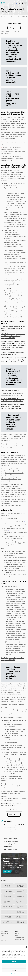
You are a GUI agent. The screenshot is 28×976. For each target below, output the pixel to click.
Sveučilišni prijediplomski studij (12, 838)
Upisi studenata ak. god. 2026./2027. (14, 825)
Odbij (14, 966)
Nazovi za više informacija (14, 23)
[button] (25, 947)
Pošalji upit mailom (14, 28)
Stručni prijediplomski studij (11, 844)
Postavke (14, 970)
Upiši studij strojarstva (9, 835)
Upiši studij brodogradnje (9, 827)
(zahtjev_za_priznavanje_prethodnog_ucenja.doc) (15, 533)
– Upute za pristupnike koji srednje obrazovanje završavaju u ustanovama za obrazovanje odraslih (12, 158)
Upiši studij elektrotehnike (10, 829)
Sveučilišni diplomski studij (11, 841)
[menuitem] (16, 3)
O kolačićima (14, 973)
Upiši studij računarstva (9, 833)
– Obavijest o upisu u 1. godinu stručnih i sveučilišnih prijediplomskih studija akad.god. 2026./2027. (13, 336)
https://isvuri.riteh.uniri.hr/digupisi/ (11, 408)
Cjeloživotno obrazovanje (10, 849)
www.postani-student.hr (8, 138)
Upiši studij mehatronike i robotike (11, 831)
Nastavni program (9, 846)
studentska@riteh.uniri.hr (11, 291)
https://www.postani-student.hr (14, 473)
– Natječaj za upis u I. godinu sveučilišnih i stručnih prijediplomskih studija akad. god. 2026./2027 (13, 328)
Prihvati (14, 961)
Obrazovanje (7, 16)
